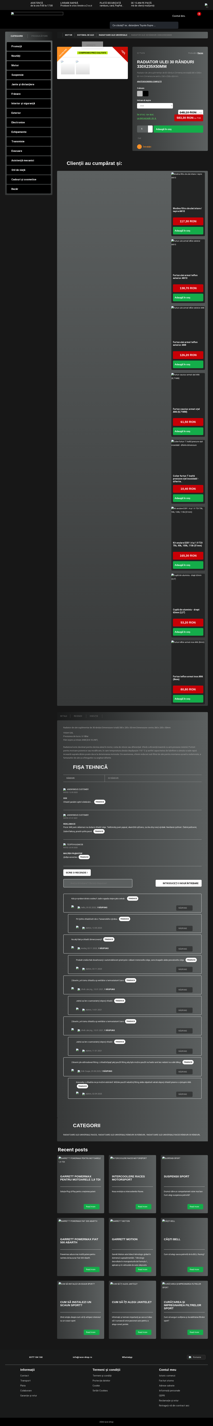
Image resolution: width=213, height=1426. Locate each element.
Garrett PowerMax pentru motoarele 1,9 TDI (80, 1178)
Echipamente (19, 131)
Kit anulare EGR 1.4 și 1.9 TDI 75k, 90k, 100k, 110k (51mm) (188, 544)
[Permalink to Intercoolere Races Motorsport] (132, 1158)
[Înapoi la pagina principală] (60, 35)
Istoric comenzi (167, 1375)
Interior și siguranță (23, 103)
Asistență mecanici (22, 160)
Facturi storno (166, 1380)
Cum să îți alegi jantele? (132, 1302)
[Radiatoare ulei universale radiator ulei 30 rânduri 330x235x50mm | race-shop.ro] (68, 67)
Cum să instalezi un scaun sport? (75, 1304)
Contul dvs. (178, 15)
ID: (138, 53)
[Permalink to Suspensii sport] (184, 1158)
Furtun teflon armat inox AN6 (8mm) (188, 678)
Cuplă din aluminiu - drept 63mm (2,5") (186, 611)
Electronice (18, 122)
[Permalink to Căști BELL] (184, 1221)
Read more (91, 1207)
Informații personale (169, 1390)
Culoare (141, 88)
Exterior (16, 112)
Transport (25, 1380)
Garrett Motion (125, 1239)
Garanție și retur (28, 1395)
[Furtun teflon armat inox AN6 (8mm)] (188, 657)
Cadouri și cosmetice (23, 179)
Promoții (16, 46)
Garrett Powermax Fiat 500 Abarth (79, 1241)
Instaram (191, 5)
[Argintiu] (140, 93)
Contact (24, 1375)
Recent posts (73, 1150)
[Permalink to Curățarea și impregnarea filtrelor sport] (184, 1285)
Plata (23, 1385)
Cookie (96, 1385)
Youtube (198, 5)
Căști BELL (172, 1239)
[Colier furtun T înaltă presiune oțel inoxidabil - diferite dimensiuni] (188, 456)
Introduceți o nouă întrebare (180, 883)
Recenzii (78, 716)
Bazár (14, 189)
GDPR (162, 1395)
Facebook (185, 5)
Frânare (16, 93)
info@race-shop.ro (82, 1357)
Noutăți (15, 55)
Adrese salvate (166, 1385)
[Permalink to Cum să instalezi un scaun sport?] (81, 1284)
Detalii (63, 716)
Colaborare (26, 1390)
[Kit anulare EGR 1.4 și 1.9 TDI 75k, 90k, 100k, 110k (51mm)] (188, 523)
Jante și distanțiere (22, 84)
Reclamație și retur (169, 1400)
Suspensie (17, 74)
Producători (39, 36)
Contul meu (167, 1369)
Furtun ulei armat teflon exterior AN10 (185, 276)
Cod (139, 138)
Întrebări (147, 147)
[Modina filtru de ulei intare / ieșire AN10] (188, 189)
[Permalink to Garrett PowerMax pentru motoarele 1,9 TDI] (81, 1160)
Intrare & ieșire (144, 100)
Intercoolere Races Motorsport (128, 1178)
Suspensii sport (176, 1176)
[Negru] (145, 93)
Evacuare (16, 150)
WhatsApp (97, 16)
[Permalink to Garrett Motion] (132, 1221)
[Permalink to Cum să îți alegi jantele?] (132, 1284)
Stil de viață (18, 170)
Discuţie (94, 716)
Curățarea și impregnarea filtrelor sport (182, 1305)
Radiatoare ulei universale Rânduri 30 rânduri (121, 1135)
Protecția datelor (101, 1380)
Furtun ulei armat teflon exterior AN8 (185, 343)
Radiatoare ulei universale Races (80, 1135)
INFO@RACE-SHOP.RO (88, 16)
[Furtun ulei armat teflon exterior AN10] (188, 256)
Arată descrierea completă (149, 81)
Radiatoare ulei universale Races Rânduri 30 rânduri (173, 1135)
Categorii (17, 36)
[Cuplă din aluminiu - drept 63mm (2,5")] (188, 590)
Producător (192, 53)
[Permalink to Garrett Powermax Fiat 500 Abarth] (81, 1221)
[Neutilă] (198, 908)
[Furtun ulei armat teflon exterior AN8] (188, 323)
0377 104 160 (79, 16)
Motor (15, 65)
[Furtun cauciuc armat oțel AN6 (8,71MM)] (188, 390)
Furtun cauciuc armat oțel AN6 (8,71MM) (186, 410)
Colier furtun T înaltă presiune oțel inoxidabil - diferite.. (186, 479)
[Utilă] (195, 908)
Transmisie (17, 141)
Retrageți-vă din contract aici (174, 1405)
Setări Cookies (100, 1390)
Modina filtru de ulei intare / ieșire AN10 (187, 209)
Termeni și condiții (102, 1375)
